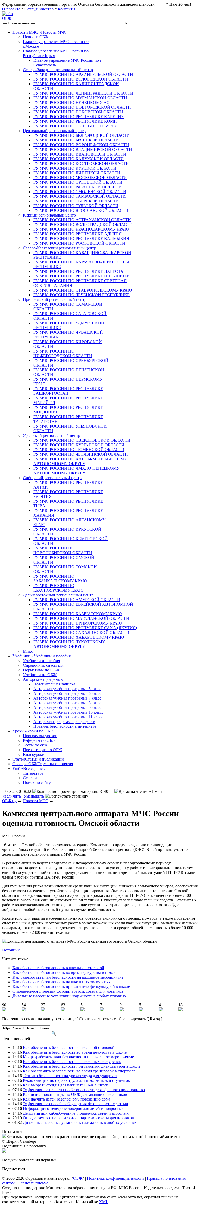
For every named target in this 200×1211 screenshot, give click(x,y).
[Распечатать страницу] (66, 796)
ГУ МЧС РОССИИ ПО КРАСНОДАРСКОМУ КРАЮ (81, 229)
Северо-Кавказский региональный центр (59, 248)
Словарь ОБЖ (42, 764)
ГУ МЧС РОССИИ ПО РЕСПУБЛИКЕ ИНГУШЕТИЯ (82, 276)
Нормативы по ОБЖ (41, 670)
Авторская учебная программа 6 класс (67, 693)
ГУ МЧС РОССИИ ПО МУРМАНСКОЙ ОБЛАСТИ (80, 98)
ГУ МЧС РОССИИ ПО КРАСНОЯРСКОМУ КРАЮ (58, 587)
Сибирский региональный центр (52, 477)
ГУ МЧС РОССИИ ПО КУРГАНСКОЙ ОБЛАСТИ (78, 445)
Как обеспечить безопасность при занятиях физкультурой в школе (71, 986)
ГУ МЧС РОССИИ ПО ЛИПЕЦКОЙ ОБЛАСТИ (76, 173)
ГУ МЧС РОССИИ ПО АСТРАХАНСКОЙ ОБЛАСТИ (82, 220)
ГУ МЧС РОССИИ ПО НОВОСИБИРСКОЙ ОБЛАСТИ (62, 550)
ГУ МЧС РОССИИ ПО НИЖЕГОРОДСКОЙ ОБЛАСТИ (62, 353)
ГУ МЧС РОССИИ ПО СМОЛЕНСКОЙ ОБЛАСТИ (79, 191)
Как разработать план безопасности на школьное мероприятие (67, 977)
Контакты (66, 9)
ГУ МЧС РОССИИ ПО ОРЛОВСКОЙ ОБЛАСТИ (77, 182)
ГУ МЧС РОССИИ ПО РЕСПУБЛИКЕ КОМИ (75, 121)
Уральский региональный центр (51, 435)
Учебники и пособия (41, 660)
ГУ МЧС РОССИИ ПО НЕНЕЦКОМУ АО (71, 102)
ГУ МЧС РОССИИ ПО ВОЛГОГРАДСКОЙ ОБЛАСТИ (83, 224)
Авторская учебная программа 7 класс (67, 698)
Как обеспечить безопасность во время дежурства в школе (64, 972)
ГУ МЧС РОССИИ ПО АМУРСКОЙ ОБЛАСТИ (76, 599)
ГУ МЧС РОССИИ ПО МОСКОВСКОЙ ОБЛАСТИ (80, 177)
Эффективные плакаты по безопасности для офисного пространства (84, 1090)
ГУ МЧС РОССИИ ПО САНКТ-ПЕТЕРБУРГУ (75, 126)
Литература (33, 773)
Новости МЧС (39, 32)
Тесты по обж (35, 745)
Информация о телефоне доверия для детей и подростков (74, 1108)
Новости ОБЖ (35, 37)
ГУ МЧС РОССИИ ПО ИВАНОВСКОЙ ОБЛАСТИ (79, 154)
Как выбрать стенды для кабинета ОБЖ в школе (66, 1085)
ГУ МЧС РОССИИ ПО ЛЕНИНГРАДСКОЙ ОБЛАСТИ (83, 93)
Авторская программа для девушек (64, 721)
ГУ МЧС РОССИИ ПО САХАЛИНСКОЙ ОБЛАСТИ (81, 632)
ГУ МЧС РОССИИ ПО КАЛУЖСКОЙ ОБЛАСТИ (78, 159)
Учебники (41, 656)
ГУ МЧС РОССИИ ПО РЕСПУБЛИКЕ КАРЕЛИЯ (78, 116)
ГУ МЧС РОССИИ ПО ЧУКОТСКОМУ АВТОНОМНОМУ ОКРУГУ (69, 644)
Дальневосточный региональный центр (58, 595)
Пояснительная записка (54, 684)
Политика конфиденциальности (115, 1178)
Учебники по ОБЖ (40, 674)
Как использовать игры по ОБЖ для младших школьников (75, 1094)
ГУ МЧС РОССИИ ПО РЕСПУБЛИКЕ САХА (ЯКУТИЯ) (85, 628)
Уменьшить (34, 796)
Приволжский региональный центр (54, 299)
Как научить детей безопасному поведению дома (66, 1099)
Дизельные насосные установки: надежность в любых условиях (69, 996)
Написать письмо (32, 1183)
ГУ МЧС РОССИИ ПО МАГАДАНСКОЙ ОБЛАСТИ (81, 618)
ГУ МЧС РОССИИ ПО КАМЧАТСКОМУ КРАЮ (77, 613)
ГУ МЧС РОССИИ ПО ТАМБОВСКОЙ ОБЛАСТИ (79, 196)
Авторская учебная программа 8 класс (67, 703)
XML (103, 1202)
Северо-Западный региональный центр (58, 69)
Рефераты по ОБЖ (39, 740)
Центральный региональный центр (54, 130)
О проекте (11, 9)
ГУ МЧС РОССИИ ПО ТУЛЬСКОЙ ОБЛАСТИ (75, 205)
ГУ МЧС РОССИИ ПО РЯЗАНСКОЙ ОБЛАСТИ (77, 187)
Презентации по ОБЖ (42, 749)
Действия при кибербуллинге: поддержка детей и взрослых (76, 1113)
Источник (11, 950)
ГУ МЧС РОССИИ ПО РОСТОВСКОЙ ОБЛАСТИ (79, 243)
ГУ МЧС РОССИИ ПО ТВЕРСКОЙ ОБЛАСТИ (76, 201)
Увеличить (11, 796)
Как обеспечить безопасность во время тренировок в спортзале (79, 1071)
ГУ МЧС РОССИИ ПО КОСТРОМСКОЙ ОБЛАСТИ (81, 163)
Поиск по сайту (37, 782)
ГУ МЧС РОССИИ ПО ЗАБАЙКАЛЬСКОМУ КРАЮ (60, 578)
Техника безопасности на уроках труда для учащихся (70, 1075)
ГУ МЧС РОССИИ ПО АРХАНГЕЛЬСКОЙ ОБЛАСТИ (83, 74)
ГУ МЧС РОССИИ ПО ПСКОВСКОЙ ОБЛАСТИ (78, 112)
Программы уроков (40, 735)
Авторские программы (43, 679)
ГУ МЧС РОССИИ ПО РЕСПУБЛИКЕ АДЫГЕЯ (77, 234)
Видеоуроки (34, 754)
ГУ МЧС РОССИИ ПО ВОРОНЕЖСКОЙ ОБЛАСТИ (81, 145)
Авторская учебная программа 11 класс (68, 717)
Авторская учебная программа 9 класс (67, 707)
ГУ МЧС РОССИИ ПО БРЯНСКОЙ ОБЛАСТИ (76, 140)
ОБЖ (6, 18)
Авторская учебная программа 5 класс (67, 689)
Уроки (33, 731)
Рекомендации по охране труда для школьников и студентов (76, 1080)
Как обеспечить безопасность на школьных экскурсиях (61, 982)
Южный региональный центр (49, 215)
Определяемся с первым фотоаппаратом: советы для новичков (67, 991)
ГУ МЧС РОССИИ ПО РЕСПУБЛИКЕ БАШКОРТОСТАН (68, 391)
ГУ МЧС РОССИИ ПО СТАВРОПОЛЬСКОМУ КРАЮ (82, 290)
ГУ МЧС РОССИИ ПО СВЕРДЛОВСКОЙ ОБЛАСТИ (81, 440)
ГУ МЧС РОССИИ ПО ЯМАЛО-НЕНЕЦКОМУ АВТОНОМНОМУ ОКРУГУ (76, 470)
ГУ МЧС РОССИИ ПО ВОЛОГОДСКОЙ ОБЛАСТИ (80, 79)
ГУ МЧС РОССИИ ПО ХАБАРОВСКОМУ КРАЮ (78, 637)
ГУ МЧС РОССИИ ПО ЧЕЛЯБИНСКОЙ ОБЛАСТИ (80, 454)
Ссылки (30, 778)
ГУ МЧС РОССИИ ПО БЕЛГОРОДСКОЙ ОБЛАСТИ (81, 135)
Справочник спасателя (43, 665)
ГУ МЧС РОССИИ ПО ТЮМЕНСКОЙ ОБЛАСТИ (78, 449)
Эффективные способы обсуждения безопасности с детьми (75, 1104)
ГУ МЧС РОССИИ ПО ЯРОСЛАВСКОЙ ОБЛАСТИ (80, 210)
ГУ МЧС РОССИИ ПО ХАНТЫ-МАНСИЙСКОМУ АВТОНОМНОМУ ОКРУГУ (80, 461)
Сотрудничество (39, 9)
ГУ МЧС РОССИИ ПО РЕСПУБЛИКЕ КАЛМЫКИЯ (81, 238)
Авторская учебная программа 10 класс (68, 712)
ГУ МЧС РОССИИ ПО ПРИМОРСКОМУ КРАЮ (77, 623)
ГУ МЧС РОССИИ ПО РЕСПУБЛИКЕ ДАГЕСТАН (80, 271)
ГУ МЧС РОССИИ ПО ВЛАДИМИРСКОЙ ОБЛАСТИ (82, 149)
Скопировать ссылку (97, 1019)
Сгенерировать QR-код (139, 1019)
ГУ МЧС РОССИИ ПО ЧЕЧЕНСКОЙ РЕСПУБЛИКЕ (81, 295)
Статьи (38, 759)
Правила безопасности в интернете (64, 726)
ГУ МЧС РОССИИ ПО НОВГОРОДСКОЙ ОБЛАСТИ (82, 107)
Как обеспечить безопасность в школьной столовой (58, 968)
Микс (28, 651)
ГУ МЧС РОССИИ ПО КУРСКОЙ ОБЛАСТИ (74, 168)
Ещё (29, 768)
